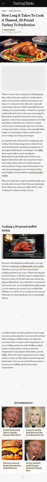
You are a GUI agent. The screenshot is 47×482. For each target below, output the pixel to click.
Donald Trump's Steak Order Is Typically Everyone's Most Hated (12, 432)
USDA (40, 150)
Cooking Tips (15, 11)
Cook (4, 11)
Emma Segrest (9, 29)
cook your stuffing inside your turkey (27, 266)
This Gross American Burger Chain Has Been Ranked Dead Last (12, 465)
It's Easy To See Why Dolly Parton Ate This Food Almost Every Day (35, 432)
